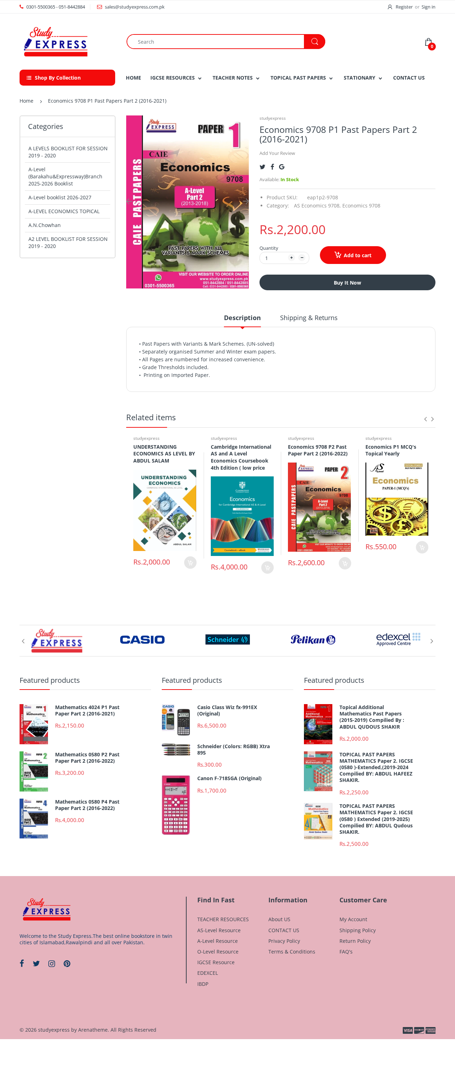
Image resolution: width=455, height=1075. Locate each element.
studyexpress (272, 118)
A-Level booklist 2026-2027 (59, 197)
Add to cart (357, 255)
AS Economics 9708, (317, 205)
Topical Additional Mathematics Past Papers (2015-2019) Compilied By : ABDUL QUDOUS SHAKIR (371, 717)
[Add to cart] (190, 562)
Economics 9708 (361, 205)
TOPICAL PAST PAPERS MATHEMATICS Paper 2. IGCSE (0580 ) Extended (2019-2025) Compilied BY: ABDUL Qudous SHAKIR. (376, 819)
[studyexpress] (55, 41)
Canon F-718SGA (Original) (229, 778)
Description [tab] (242, 317)
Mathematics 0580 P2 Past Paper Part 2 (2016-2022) (87, 757)
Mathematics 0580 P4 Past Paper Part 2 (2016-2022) (87, 805)
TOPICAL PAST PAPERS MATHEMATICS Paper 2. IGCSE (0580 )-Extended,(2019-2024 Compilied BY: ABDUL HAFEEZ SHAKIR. (376, 767)
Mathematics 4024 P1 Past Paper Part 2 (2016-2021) (87, 710)
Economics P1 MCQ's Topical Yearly (390, 450)
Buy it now (347, 282)
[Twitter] (262, 167)
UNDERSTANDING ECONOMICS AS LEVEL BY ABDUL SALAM (164, 453)
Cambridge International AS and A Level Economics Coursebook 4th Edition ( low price (241, 457)
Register (404, 7)
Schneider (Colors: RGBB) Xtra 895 (233, 749)
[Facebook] (272, 167)
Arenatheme (93, 1029)
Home (26, 100)
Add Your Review (277, 153)
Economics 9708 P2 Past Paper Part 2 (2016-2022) (318, 450)
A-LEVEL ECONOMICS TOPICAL (64, 211)
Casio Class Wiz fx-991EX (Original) (227, 710)
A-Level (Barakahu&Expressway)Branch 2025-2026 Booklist (65, 176)
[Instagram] (51, 963)
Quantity (268, 248)
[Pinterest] (67, 963)
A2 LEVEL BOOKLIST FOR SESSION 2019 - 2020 (68, 242)
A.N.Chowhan (44, 225)
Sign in (428, 7)
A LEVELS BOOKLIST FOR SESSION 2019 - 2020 (68, 152)
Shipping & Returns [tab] (309, 317)
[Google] (281, 167)
